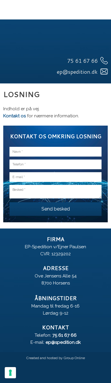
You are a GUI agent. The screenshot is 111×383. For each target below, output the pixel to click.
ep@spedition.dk (63, 342)
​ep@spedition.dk (77, 71)
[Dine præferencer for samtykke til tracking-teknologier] (10, 372)
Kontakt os (14, 116)
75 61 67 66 (64, 335)
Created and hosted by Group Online (55, 358)
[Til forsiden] (55, 42)
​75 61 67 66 (82, 61)
